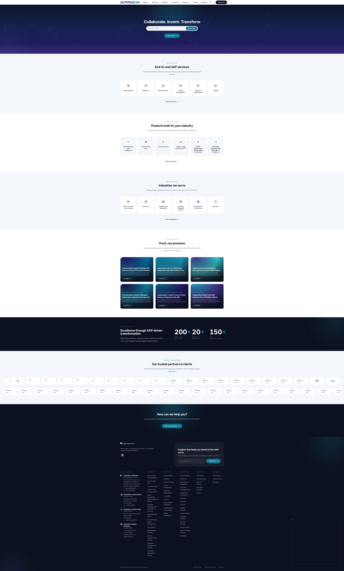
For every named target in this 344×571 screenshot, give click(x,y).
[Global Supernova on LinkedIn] (122, 455)
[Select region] (211, 2)
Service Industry (185, 527)
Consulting (167, 496)
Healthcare (183, 479)
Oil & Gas (182, 504)
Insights (145, 2)
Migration (166, 479)
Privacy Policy (197, 567)
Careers (195, 2)
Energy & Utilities (185, 513)
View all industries (171, 219)
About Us (186, 2)
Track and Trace (152, 486)
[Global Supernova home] (130, 2)
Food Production (185, 475)
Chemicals (183, 501)
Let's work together (171, 426)
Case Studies (217, 475)
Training (166, 499)
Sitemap (221, 567)
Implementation (168, 475)
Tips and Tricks (217, 479)
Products (165, 2)
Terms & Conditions (210, 567)
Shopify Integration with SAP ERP (151, 538)
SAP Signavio (151, 527)
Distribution (183, 536)
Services (155, 2)
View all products (170, 161)
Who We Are (200, 475)
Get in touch (171, 35)
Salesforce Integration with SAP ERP (151, 545)
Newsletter (216, 482)
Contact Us (221, 2)
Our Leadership (201, 479)
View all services (171, 101)
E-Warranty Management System (151, 553)
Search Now (191, 28)
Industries (175, 2)
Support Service (169, 482)
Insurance (183, 498)
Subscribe (212, 461)
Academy (204, 2)
